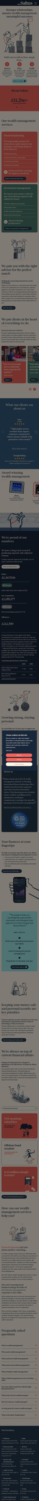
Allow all (19, 755)
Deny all (19, 759)
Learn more (9, 750)
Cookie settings (19, 764)
